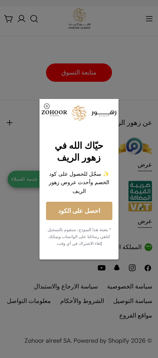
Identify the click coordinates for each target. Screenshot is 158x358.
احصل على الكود (79, 211)
